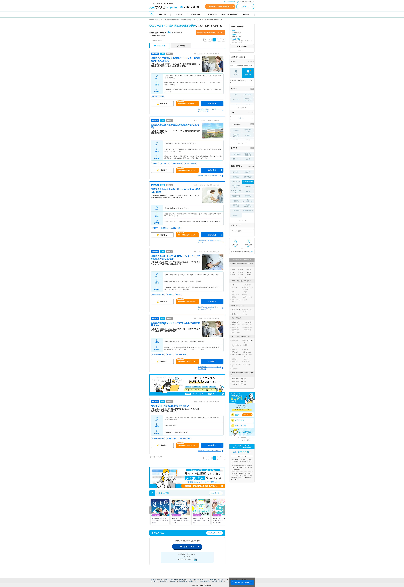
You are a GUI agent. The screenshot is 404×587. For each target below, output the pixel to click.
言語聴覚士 (172, 581)
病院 (236, 94)
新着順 (182, 46)
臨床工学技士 (193, 581)
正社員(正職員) (236, 154)
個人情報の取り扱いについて (199, 579)
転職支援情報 (212, 14)
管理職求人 (236, 130)
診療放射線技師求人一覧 (188, 20)
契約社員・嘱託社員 (248, 154)
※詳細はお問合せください (170, 406)
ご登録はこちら (247, 414)
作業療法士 (163, 581)
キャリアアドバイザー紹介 (229, 14)
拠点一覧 (246, 14)
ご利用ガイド (162, 14)
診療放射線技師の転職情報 (171, 20)
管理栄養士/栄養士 (217, 581)
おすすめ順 (161, 46)
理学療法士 (154, 581)
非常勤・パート (236, 159)
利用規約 (213, 579)
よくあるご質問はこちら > (248, 440)
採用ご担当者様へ (229, 1)
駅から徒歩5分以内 (248, 130)
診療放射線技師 (205, 581)
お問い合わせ (222, 579)
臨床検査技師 (183, 581)
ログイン (244, 6)
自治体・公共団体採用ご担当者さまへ (176, 579)
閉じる (241, 220)
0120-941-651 (190, 7)
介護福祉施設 (248, 94)
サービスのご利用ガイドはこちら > (246, 437)
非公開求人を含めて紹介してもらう (210, 32)
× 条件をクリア (242, 50)
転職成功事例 (195, 14)
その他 (248, 159)
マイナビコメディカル (155, 20)
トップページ (151, 14)
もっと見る (241, 107)
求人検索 (179, 14)
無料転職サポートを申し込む (220, 6)
